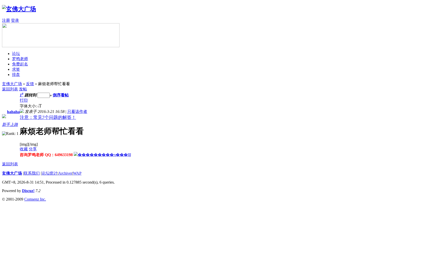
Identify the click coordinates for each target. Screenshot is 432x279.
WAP (77, 173)
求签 (16, 69)
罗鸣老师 (20, 59)
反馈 (30, 84)
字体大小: (29, 106)
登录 (15, 20)
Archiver (65, 173)
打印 (24, 100)
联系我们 (32, 173)
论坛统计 (50, 173)
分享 (33, 149)
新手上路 (10, 124)
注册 (6, 20)
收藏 (24, 149)
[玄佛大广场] (19, 9)
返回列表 (10, 89)
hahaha (13, 112)
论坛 (16, 53)
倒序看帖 (61, 95)
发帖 (23, 89)
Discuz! (28, 191)
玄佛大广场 (12, 84)
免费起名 (20, 64)
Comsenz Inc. (35, 199)
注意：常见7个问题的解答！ (48, 117)
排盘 (16, 74)
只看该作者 (77, 111)
